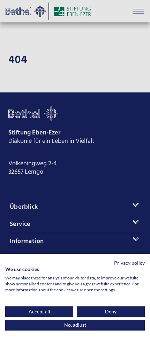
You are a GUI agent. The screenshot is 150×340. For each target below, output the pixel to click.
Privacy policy (129, 263)
